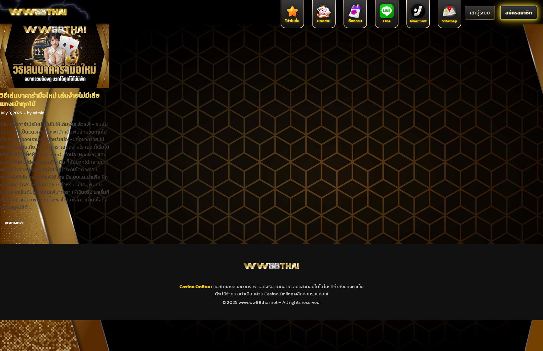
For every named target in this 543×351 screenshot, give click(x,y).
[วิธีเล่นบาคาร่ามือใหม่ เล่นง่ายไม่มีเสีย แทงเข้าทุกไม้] (54, 54)
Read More (12, 222)
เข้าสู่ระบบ (480, 12)
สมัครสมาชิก (518, 12)
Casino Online (195, 286)
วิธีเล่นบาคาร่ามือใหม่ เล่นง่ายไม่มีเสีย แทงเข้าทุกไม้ (50, 99)
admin (39, 113)
